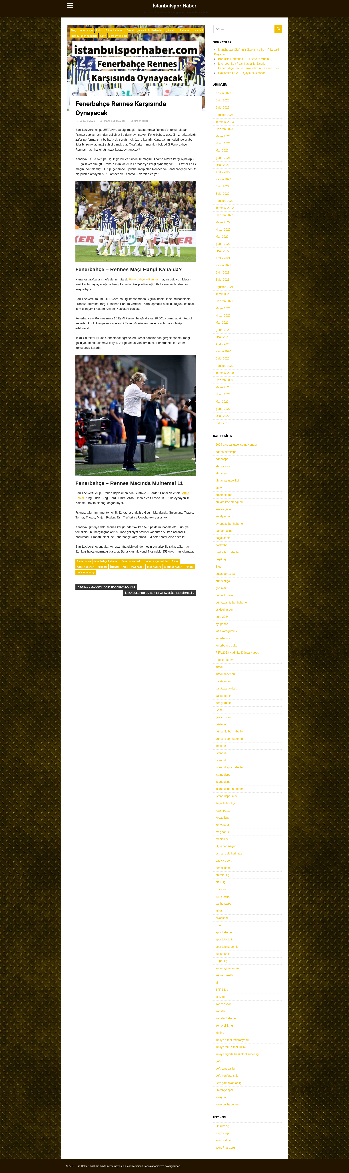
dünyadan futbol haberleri (232, 602)
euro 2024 (222, 616)
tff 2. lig (220, 996)
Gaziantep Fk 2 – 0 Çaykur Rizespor (241, 72)
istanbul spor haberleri (84, 35)
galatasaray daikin (227, 688)
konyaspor (222, 824)
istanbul (221, 753)
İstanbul (198, 30)
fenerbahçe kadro (132, 561)
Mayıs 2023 (223, 136)
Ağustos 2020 (224, 365)
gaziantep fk (223, 695)
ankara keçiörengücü (229, 502)
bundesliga (223, 581)
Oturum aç (222, 1126)
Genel (130, 30)
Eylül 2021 (222, 279)
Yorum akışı (223, 1140)
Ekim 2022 (222, 186)
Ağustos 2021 (224, 286)
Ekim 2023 (222, 100)
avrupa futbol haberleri (230, 523)
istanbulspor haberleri (230, 788)
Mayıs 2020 (223, 387)
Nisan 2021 (223, 315)
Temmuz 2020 (225, 372)
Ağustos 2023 (224, 114)
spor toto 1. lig (225, 939)
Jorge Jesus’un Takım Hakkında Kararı (107, 587)
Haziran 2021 (224, 301)
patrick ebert (223, 860)
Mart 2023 (222, 150)
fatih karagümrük (226, 631)
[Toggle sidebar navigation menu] (70, 5)
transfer (220, 1011)
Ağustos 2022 (224, 200)
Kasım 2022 (223, 179)
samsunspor (223, 896)
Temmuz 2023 (225, 121)
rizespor (221, 889)
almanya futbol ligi (227, 480)
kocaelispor (223, 817)
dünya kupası (224, 595)
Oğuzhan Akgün (226, 846)
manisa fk (222, 839)
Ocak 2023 (223, 164)
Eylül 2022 (222, 193)
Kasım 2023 (223, 93)
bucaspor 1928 (225, 573)
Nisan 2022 (223, 229)
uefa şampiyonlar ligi (229, 1082)
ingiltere (221, 745)
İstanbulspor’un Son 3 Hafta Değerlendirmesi (158, 593)
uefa (218, 1061)
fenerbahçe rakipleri (157, 561)
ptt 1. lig (221, 882)
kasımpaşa (223, 810)
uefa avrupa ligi (118, 35)
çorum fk (221, 588)
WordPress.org (225, 1147)
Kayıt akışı (222, 1133)
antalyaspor (223, 516)
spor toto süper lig (227, 946)
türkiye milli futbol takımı (231, 1047)
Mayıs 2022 (223, 222)
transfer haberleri (226, 1018)
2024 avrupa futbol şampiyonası (236, 444)
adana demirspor (226, 451)
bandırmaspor (224, 530)
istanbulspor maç (227, 796)
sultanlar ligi (223, 953)
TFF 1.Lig (222, 989)
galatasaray (223, 681)
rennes (190, 566)
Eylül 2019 (222, 423)
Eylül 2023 (222, 107)
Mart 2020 (222, 401)
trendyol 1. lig (224, 1025)
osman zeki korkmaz (229, 853)
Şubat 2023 (223, 157)
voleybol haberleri (227, 1104)
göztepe (221, 724)
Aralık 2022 (223, 172)
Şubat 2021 (223, 329)
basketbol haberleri (228, 552)
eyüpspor (222, 624)
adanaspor (222, 459)
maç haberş (154, 566)
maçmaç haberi (173, 566)
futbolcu (102, 566)
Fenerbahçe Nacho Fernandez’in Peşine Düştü (248, 68)
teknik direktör (225, 975)
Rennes (153, 279)
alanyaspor (223, 466)
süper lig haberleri (227, 968)
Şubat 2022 (223, 243)
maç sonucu (223, 832)
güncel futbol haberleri (150, 30)
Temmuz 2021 (225, 294)
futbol (99, 30)
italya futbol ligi (225, 803)
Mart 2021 (222, 322)
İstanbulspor (223, 781)
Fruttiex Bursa (225, 659)
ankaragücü (223, 509)
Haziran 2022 (224, 215)
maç (125, 566)
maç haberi (137, 566)
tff (217, 982)
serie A (220, 910)
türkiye (220, 1032)
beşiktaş (221, 559)
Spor (103, 35)
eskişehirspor (224, 609)
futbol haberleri (114, 30)
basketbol (222, 545)
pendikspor (223, 867)
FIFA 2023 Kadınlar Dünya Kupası (238, 652)
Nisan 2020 (223, 394)
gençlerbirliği (224, 702)
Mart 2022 (222, 236)
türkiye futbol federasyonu (232, 1040)
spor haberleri (224, 932)
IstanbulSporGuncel (114, 120)
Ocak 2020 (223, 415)
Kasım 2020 (223, 351)
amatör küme (224, 494)
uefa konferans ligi (227, 1075)
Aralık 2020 (223, 344)
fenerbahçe (86, 30)
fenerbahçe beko (226, 645)
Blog (73, 30)
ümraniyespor (224, 1090)
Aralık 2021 (223, 258)
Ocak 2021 (223, 337)
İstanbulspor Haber (174, 6)
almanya (221, 473)
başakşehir (223, 537)
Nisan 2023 (223, 143)
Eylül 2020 (222, 358)
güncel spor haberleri (178, 30)
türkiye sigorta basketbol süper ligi (237, 1054)
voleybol (221, 1097)
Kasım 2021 (223, 265)
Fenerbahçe (137, 279)
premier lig (222, 875)
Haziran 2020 (224, 380)
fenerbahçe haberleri (106, 561)
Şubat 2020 (223, 408)
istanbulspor (223, 774)
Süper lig (221, 960)
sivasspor (222, 917)
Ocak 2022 (223, 251)
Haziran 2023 (224, 129)
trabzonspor (223, 1004)
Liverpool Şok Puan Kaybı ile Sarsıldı (242, 63)
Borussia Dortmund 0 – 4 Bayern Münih (243, 58)
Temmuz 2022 (225, 207)
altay (219, 487)
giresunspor (223, 717)
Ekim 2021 (222, 272)
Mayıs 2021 (223, 308)
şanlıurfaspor (224, 903)
